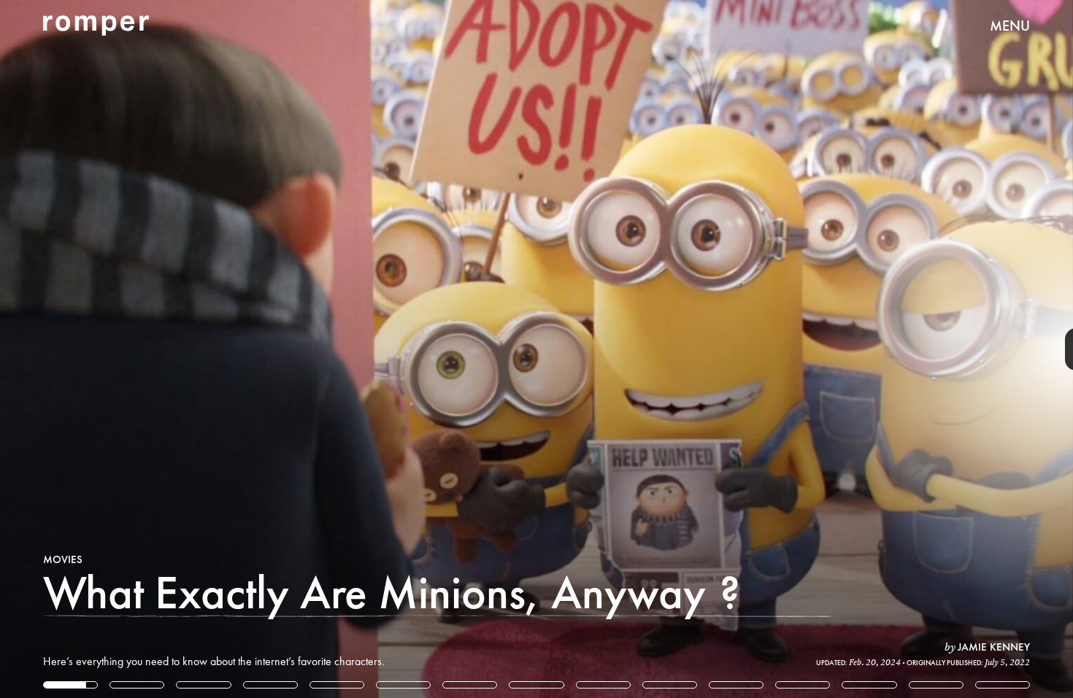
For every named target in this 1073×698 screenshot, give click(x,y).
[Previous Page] (177, 349)
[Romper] (96, 25)
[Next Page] (713, 349)
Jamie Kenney (994, 647)
